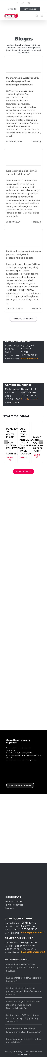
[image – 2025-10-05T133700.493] (10, 425)
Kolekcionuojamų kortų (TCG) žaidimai (20, 615)
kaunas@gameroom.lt (29, 399)
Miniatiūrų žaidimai (12, 553)
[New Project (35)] (23, 425)
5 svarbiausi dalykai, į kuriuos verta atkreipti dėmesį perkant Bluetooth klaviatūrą (23, 1004)
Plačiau (35, 141)
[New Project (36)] (37, 425)
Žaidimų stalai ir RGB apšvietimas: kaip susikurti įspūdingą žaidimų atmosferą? (22, 1018)
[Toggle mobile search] (37, 15)
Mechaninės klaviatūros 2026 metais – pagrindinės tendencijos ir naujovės (23, 67)
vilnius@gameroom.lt (29, 358)
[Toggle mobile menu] (42, 15)
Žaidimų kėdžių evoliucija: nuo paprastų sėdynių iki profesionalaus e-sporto (23, 240)
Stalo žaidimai (11, 492)
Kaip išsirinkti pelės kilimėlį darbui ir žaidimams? (23, 164)
